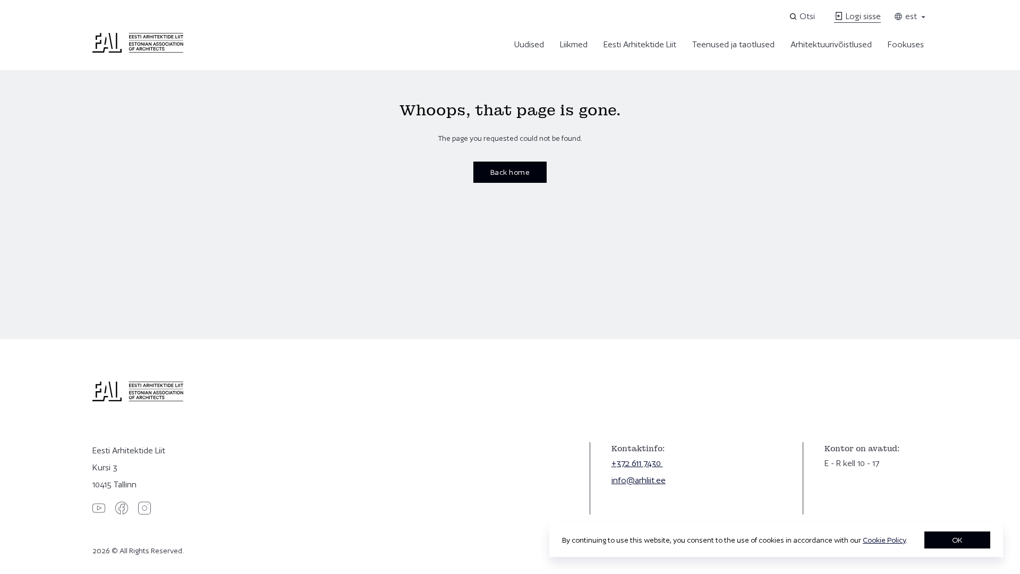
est (910, 16)
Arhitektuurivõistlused (831, 44)
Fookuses (906, 44)
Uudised (529, 44)
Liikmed (574, 44)
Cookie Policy (884, 540)
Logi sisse (862, 16)
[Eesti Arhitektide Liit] (137, 50)
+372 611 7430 (637, 463)
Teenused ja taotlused (733, 44)
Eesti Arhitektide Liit (640, 44)
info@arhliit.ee (638, 480)
